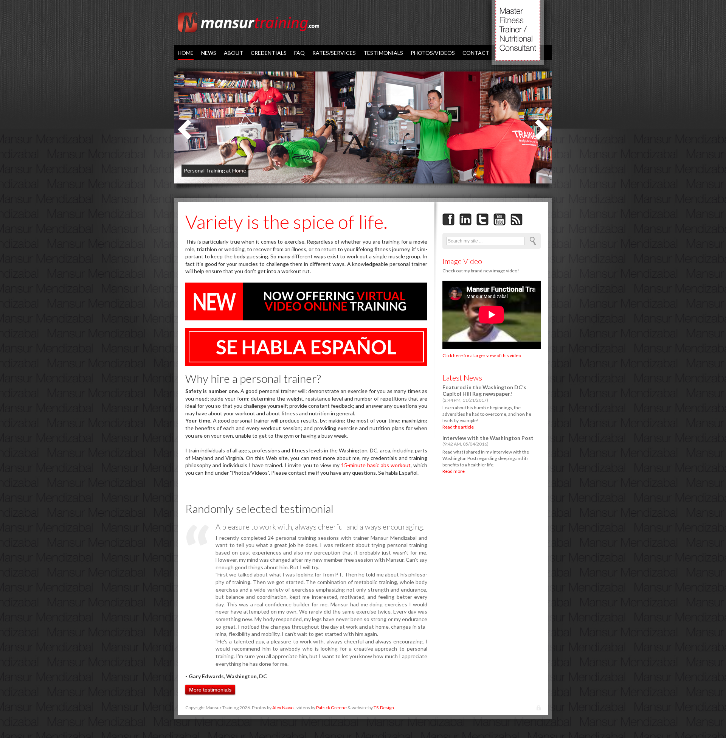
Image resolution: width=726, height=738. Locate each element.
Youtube (499, 219)
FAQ (299, 53)
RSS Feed (516, 219)
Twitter (482, 219)
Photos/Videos (433, 53)
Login (539, 707)
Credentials (269, 53)
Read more (453, 471)
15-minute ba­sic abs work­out (376, 465)
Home (186, 53)
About (233, 53)
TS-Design (384, 707)
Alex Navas (283, 707)
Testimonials (383, 53)
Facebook (448, 219)
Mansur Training (248, 22)
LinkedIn (465, 219)
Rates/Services (334, 53)
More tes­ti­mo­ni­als (210, 690)
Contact (475, 53)
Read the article (458, 427)
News (208, 53)
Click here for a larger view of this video (481, 355)
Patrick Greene (331, 707)
